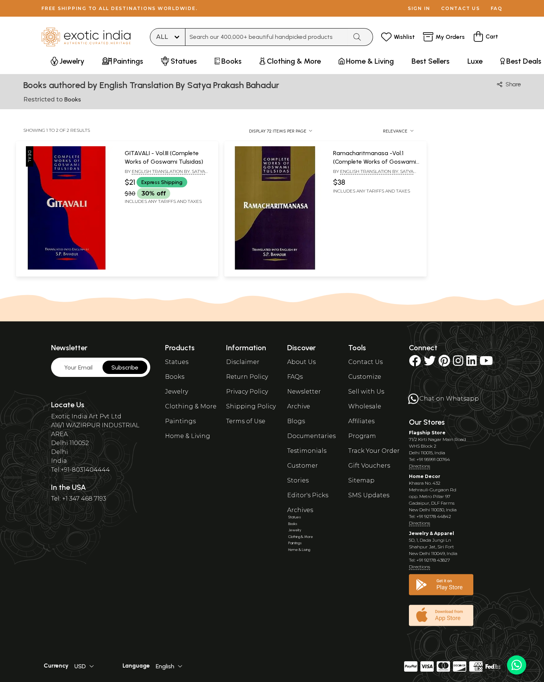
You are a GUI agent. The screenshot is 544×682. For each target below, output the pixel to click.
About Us (301, 361)
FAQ (497, 8)
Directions (419, 466)
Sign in (419, 8)
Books (174, 376)
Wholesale (364, 406)
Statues (176, 361)
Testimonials (306, 450)
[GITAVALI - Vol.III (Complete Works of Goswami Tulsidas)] (66, 268)
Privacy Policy (247, 391)
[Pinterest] (444, 363)
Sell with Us (366, 391)
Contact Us (365, 361)
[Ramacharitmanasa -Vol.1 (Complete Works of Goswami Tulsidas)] (275, 268)
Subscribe (124, 367)
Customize (364, 376)
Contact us (460, 8)
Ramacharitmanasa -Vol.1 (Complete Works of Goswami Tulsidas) (374, 161)
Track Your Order (374, 450)
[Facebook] (415, 363)
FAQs (295, 376)
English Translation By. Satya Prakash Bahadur (165, 174)
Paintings (180, 421)
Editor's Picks (307, 495)
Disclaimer (242, 361)
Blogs (296, 421)
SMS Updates (368, 495)
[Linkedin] (471, 363)
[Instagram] (458, 363)
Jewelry (176, 391)
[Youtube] (486, 363)
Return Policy (247, 376)
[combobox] (266, 37)
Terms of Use (245, 421)
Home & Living (187, 435)
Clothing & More (190, 406)
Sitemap (361, 480)
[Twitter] (430, 363)
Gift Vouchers (369, 465)
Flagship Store (427, 432)
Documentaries (311, 435)
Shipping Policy (251, 406)
